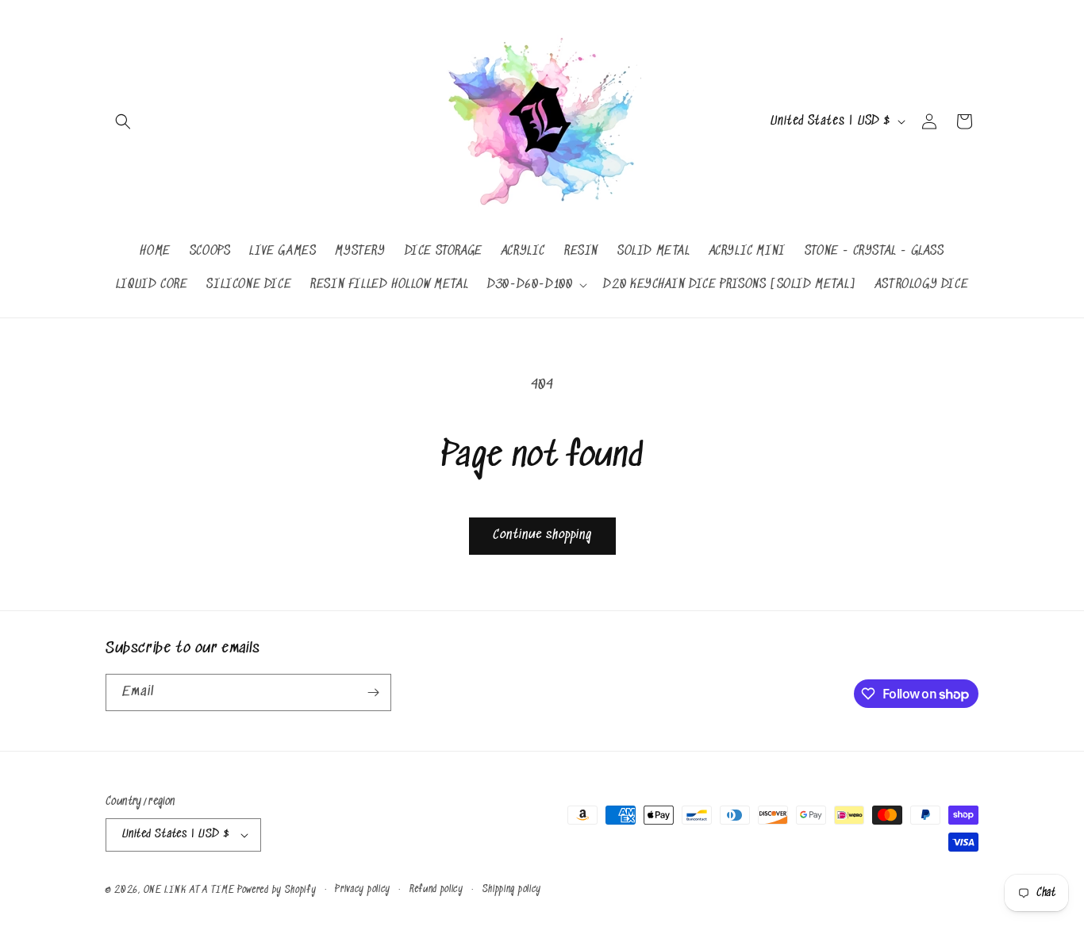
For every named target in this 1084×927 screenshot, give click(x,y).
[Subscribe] (373, 692)
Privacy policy (362, 889)
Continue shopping (542, 535)
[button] (123, 121)
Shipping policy (512, 889)
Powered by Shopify (277, 890)
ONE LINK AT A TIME (189, 890)
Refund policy (436, 889)
